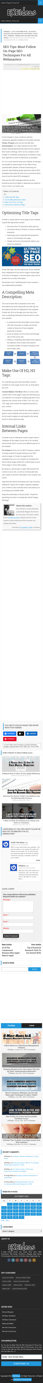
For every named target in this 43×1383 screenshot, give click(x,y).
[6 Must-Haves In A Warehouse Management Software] (21, 1043)
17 (21, 1210)
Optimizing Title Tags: (12, 197)
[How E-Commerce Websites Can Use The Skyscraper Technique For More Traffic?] (21, 1090)
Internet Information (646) (21, 1281)
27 (39, 1214)
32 (29, 775)
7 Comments (32, 1144)
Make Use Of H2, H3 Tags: (14, 202)
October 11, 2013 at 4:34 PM (27, 868)
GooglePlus (24, 527)
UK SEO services (13, 517)
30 (15, 1217)
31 (21, 1217)
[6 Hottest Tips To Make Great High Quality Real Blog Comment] (21, 1138)
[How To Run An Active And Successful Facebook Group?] (21, 1114)
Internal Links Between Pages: (15, 205)
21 (4, 1214)
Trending (11, 1025)
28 (4, 1217)
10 (21, 1207)
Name (6, 915)
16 (15, 1210)
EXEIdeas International (9, 1320)
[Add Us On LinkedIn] (21, 1262)
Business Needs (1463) (23, 1277)
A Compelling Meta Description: (15, 200)
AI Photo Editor (8, 1182)
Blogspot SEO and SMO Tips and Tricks (18, 34)
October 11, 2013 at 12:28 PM (19, 844)
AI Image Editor (9, 1175)
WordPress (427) (30, 1285)
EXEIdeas (14, 775)
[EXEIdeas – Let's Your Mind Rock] (21, 16)
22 (9, 1214)
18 (27, 1210)
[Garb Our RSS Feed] (34, 1262)
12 (33, 1207)
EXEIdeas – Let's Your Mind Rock (16, 31)
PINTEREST (11, 739)
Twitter (30, 527)
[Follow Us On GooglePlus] (17, 1262)
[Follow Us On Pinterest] (26, 1262)
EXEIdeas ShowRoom (9, 1316)
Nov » (7, 1220)
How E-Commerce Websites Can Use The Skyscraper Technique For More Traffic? (21, 1094)
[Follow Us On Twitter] (13, 1262)
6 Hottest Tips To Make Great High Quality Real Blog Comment (21, 1141)
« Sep (2, 1220)
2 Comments (30, 1097)
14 (4, 1210)
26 (33, 1214)
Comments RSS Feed (10, 939)
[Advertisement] (21, 91)
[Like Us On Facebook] (9, 1262)
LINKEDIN (33, 733)
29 (9, 1217)
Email (5, 921)
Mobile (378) (6, 1288)
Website (11, 36)
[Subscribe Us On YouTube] (30, 1262)
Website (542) (18, 1285)
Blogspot (32, 31)
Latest (31, 1025)
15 (9, 1210)
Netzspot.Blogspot (7, 1312)
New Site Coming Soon (9, 1327)
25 (27, 1214)
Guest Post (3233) (7, 1277)
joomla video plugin (17, 842)
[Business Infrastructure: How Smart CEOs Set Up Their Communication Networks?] (21, 1067)
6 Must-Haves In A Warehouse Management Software (21, 1046)
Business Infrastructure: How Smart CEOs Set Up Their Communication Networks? (21, 1070)
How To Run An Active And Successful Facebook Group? (21, 1117)
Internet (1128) (6, 1281)
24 (21, 1214)
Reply (38, 860)
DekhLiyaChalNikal (7, 1323)
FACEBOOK (11, 733)
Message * (7, 900)
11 (27, 1207)
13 (39, 1207)
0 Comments (31, 1049)
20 (39, 1210)
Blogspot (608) (6, 1285)
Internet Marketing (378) (19, 1288)
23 (15, 1214)
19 (33, 1210)
